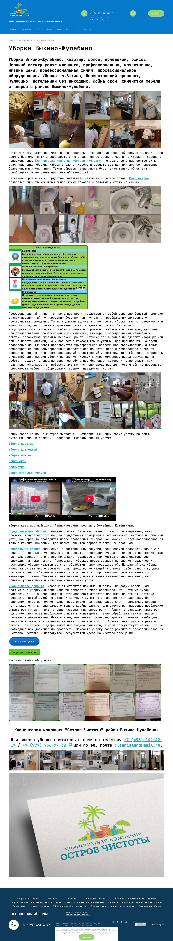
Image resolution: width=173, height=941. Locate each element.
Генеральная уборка (25, 549)
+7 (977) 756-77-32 (45, 745)
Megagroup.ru (158, 925)
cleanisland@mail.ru (137, 745)
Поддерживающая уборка (27, 531)
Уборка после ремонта (26, 586)
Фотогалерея (139, 178)
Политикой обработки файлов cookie (98, 933)
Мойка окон (17, 461)
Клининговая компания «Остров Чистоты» (68, 161)
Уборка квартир (21, 444)
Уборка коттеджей (23, 449)
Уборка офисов (20, 455)
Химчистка (17, 467)
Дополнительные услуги (27, 473)
